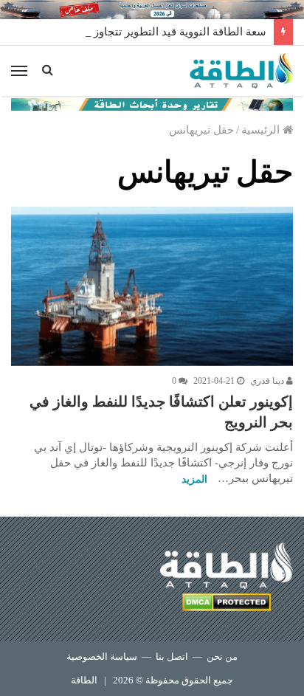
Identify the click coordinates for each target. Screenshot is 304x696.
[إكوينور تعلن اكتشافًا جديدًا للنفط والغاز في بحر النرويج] (152, 286)
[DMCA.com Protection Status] (226, 604)
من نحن (222, 656)
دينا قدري (268, 381)
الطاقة (84, 680)
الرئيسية (262, 130)
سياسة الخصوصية (101, 656)
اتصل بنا (172, 656)
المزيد (194, 479)
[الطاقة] (241, 71)
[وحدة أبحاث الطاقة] (152, 103)
